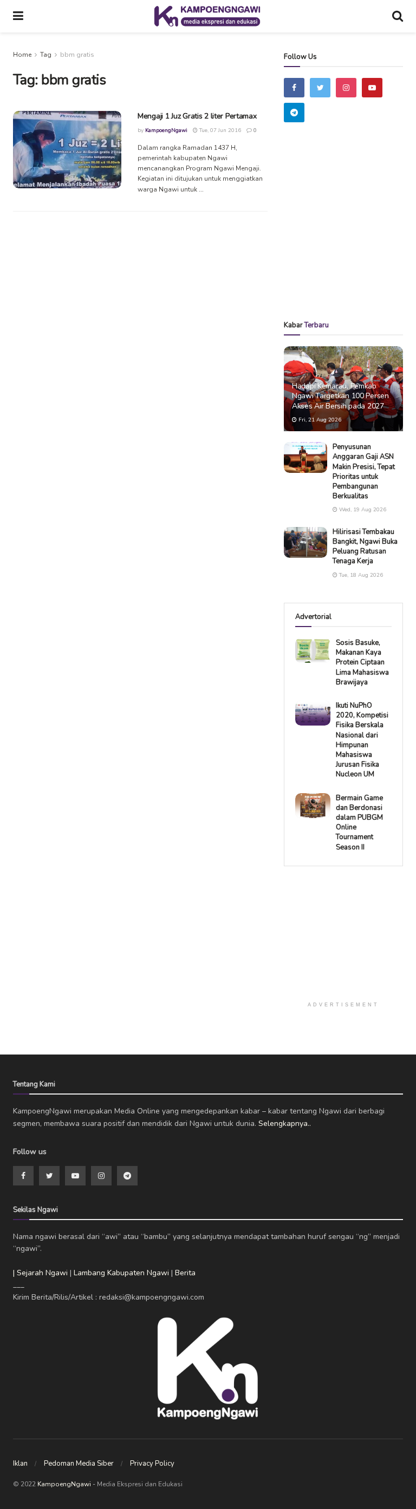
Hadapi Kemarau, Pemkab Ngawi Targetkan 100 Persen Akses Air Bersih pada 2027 (340, 396)
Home (22, 54)
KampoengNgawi (166, 130)
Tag (45, 54)
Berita (185, 1273)
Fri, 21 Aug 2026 (319, 420)
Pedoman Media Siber (79, 1463)
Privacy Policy (152, 1463)
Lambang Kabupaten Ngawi (121, 1273)
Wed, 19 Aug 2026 (361, 509)
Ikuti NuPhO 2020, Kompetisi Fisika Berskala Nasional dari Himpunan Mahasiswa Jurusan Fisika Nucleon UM (362, 740)
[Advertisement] (350, 237)
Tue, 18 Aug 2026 (360, 575)
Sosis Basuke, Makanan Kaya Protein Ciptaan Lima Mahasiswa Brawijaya (362, 662)
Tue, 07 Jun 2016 (219, 130)
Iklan (20, 1463)
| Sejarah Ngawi (40, 1273)
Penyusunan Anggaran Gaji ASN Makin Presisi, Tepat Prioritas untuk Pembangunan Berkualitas (364, 471)
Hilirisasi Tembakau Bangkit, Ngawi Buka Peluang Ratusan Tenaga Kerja (365, 546)
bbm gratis (77, 54)
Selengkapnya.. (284, 1123)
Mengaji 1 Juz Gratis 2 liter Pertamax (197, 116)
